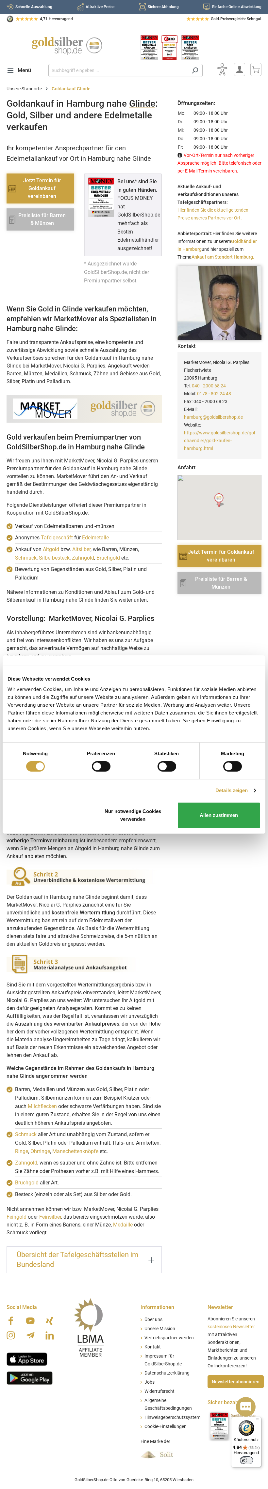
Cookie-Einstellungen (165, 1426)
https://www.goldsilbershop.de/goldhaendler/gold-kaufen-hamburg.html (219, 440)
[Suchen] (195, 70)
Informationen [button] (157, 1307)
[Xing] (49, 1321)
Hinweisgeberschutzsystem (172, 1417)
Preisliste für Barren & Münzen (42, 219)
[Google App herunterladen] (30, 1377)
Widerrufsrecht (159, 1391)
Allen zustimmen (219, 815)
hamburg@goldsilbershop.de (213, 417)
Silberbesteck (54, 558)
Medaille (123, 1225)
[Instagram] (11, 1335)
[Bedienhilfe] (222, 69)
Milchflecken (42, 1106)
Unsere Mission (159, 1328)
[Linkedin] (49, 1335)
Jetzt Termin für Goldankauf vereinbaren (42, 188)
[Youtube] (30, 1321)
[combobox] (118, 70)
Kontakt (152, 1347)
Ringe (21, 1151)
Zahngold (83, 558)
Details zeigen (231, 790)
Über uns (153, 1319)
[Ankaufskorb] (255, 69)
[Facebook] (11, 1321)
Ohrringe (40, 1151)
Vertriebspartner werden (169, 1338)
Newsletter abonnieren (236, 1381)
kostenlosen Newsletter (231, 1327)
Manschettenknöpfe (75, 1151)
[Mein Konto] (239, 69)
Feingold (16, 1217)
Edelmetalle (95, 537)
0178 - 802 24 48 (214, 393)
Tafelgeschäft (57, 537)
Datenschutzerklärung (167, 1373)
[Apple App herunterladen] (27, 1358)
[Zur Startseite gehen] (67, 46)
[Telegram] (30, 1335)
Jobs (149, 1382)
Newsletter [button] (220, 1307)
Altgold (51, 549)
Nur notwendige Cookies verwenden (133, 815)
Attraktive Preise (100, 7)
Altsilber (81, 549)
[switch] (101, 766)
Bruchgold (108, 558)
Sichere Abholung (163, 7)
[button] (219, 500)
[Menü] (257, 1420)
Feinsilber (50, 1217)
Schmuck (26, 558)
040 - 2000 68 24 (209, 385)
